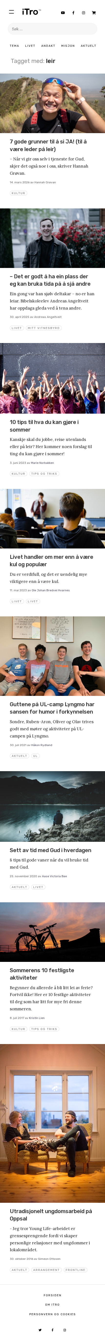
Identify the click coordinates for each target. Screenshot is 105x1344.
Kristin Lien (37, 1018)
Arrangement (46, 1270)
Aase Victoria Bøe (54, 876)
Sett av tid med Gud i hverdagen (50, 850)
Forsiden (53, 1295)
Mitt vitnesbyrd (44, 328)
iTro (31, 11)
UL (35, 756)
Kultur (18, 193)
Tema (14, 45)
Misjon (68, 45)
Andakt (48, 45)
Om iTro (52, 1304)
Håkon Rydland (41, 745)
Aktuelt (88, 45)
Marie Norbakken (42, 463)
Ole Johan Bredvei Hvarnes (51, 590)
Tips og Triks (44, 473)
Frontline (75, 1270)
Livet (30, 45)
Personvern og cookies (52, 1314)
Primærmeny (11, 11)
